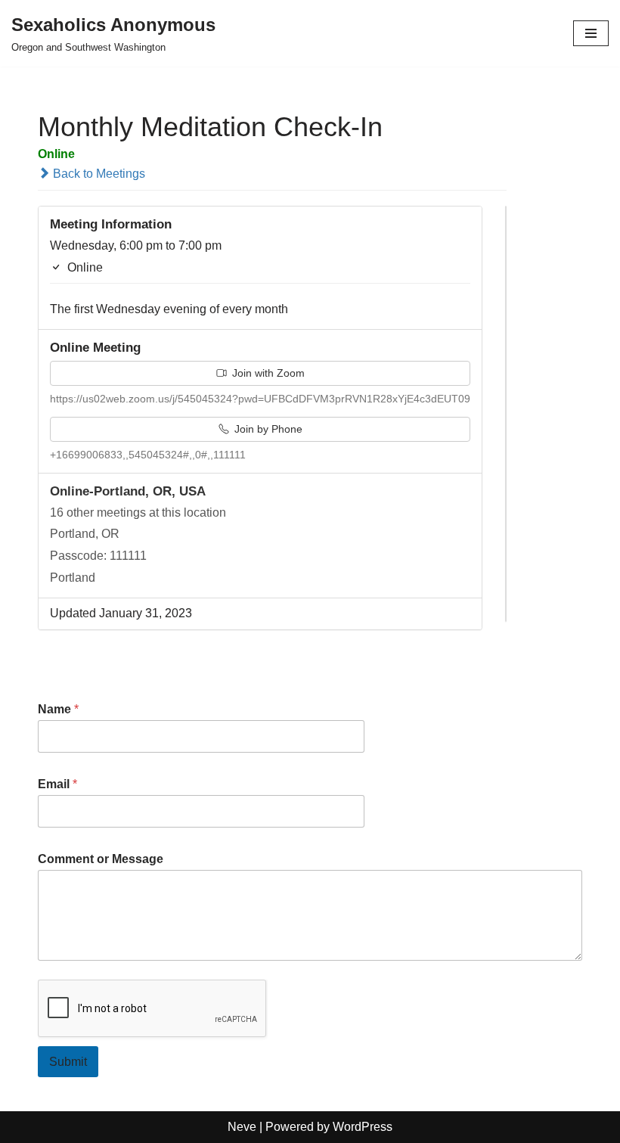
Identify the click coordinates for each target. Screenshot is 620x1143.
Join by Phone (266, 429)
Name (58, 709)
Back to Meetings (97, 173)
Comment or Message (100, 859)
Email (57, 784)
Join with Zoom (267, 373)
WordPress (362, 1126)
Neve (242, 1126)
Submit (68, 1061)
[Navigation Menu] (591, 33)
